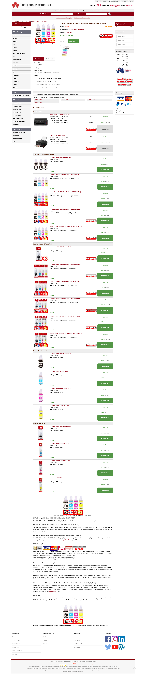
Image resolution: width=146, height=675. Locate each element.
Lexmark (15, 69)
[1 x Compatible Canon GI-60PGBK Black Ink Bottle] (41, 360)
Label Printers (17, 112)
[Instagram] (115, 639)
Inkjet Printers (17, 109)
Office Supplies (82, 10)
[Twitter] (108, 647)
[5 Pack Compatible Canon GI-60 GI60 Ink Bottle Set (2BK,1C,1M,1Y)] (41, 198)
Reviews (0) (49, 59)
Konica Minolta (17, 59)
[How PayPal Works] (123, 104)
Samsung (15, 81)
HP (14, 56)
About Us (130, 1)
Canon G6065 (65, 99)
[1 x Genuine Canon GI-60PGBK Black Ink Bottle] (41, 433)
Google (94, 665)
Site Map (45, 640)
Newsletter (77, 647)
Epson (15, 50)
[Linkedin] (121, 639)
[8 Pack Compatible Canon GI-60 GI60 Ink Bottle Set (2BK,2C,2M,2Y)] (41, 216)
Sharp (14, 84)
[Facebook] (108, 639)
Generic (66, 26)
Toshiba (15, 87)
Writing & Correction (19, 132)
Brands (45, 644)
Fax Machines (17, 115)
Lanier (15, 66)
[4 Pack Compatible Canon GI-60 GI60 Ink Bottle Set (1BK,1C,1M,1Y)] (41, 181)
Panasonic (16, 75)
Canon (15, 41)
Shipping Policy (16, 640)
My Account (123, 1)
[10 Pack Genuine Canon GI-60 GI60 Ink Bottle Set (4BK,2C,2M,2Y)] (41, 323)
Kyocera (15, 63)
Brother (15, 38)
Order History (77, 640)
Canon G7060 (91, 99)
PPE (14, 141)
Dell (14, 44)
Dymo (14, 47)
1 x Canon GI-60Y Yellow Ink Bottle (59, 405)
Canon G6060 (38, 99)
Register (104, 1)
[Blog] (121, 647)
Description (38, 59)
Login (98, 1)
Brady (15, 35)
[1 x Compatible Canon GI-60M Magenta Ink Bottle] (41, 395)
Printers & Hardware (70, 10)
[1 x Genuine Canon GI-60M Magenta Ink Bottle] (41, 467)
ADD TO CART (105, 169)
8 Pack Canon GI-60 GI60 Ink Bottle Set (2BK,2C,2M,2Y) (65, 209)
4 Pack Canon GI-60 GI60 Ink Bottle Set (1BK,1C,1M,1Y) (65, 174)
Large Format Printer (19, 121)
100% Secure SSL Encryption (64, 18)
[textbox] (62, 14)
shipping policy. (53, 591)
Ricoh (14, 78)
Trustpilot (73, 663)
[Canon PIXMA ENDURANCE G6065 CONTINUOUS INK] (41, 121)
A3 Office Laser (17, 106)
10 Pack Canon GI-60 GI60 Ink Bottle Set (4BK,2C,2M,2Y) (66, 226)
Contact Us (46, 637)
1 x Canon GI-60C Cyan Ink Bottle (59, 371)
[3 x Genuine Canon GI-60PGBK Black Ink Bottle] (41, 253)
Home (43, 10)
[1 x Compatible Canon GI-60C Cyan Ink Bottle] (41, 378)
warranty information (64, 540)
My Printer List (78, 644)
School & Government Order (97, 10)
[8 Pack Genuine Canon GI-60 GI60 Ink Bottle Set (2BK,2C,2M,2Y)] (41, 305)
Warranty (14, 654)
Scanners (16, 124)
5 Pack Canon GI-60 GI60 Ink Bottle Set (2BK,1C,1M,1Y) (65, 192)
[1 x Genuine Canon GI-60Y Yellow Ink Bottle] (41, 485)
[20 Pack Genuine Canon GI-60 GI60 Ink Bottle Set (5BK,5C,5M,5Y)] (41, 340)
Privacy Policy (16, 644)
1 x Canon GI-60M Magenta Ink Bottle (60, 388)
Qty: (61, 41)
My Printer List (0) (113, 1)
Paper (60, 10)
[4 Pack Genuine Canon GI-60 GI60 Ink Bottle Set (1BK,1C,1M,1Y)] (41, 271)
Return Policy (15, 647)
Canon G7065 (38, 102)
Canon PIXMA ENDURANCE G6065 (60, 114)
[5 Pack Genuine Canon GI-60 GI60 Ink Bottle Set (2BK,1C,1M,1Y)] (41, 288)
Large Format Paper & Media (21, 95)
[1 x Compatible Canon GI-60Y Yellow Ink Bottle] (41, 412)
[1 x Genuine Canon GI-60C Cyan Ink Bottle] (41, 450)
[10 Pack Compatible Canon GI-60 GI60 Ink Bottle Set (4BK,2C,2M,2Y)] (41, 233)
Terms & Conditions (17, 651)
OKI (14, 72)
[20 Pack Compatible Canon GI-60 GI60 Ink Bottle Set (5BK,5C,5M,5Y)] (45, 32)
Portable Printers (18, 118)
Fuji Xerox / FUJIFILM (19, 53)
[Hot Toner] (31, 2)
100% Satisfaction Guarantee (82, 18)
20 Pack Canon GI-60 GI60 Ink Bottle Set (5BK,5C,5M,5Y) (66, 333)
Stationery (16, 135)
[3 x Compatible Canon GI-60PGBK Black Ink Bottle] (41, 164)
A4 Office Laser (17, 103)
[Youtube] (115, 647)
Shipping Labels (17, 138)
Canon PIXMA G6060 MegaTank (59, 135)
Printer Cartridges (52, 10)
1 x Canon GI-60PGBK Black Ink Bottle (60, 354)
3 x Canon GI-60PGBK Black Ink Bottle (60, 157)
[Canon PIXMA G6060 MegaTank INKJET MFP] (41, 142)
